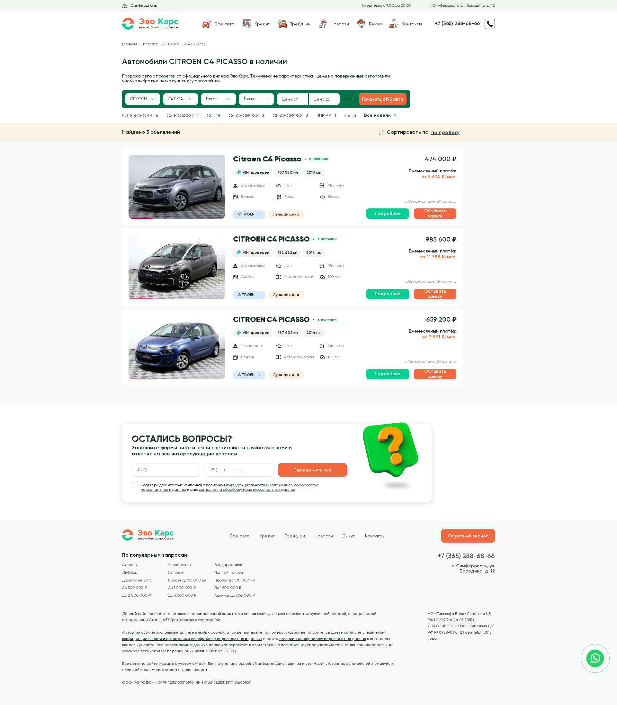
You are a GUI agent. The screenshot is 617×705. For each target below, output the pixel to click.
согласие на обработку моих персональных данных (247, 489)
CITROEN (172, 44)
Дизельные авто (137, 580)
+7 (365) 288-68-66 (457, 23)
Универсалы (179, 565)
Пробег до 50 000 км (187, 580)
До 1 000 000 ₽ (182, 588)
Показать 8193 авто (382, 99)
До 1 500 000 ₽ (227, 588)
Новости (324, 535)
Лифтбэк (129, 573)
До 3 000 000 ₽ (182, 595)
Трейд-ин (295, 535)
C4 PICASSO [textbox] (179, 98)
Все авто (240, 535)
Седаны (129, 565)
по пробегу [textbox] (445, 132)
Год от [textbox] (211, 98)
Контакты (375, 535)
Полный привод (228, 573)
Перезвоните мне (312, 469)
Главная (130, 44)
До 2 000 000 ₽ (136, 595)
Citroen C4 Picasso (267, 159)
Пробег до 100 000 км (234, 580)
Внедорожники (228, 565)
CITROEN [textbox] (138, 98)
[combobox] (142, 99)
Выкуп (349, 535)
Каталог (151, 44)
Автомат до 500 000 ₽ (234, 595)
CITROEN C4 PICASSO (271, 239)
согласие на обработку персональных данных (322, 638)
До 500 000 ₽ (134, 588)
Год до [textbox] (249, 98)
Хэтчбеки (176, 573)
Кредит (267, 535)
